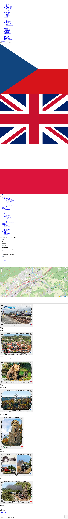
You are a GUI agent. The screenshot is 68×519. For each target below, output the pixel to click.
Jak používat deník (9, 199)
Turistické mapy (8, 23)
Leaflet (61, 296)
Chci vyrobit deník (9, 10)
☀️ (0, 43)
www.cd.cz (4, 260)
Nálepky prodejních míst (10, 222)
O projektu (4, 27)
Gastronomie (8, 15)
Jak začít (3, 1)
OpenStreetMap (65, 296)
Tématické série (8, 18)
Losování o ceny (9, 6)
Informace (4, 231)
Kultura (7, 14)
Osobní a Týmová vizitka (10, 3)
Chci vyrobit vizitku (9, 9)
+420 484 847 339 (3, 512)
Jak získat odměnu (9, 4)
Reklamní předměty (9, 25)
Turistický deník (8, 20)
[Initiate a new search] (66, 268)
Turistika (7, 13)
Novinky (3, 223)
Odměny (7, 5)
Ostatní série (8, 215)
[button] (1, 268)
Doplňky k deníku (9, 21)
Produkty (3, 11)
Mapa (3, 207)
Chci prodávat (8, 8)
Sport (7, 16)
